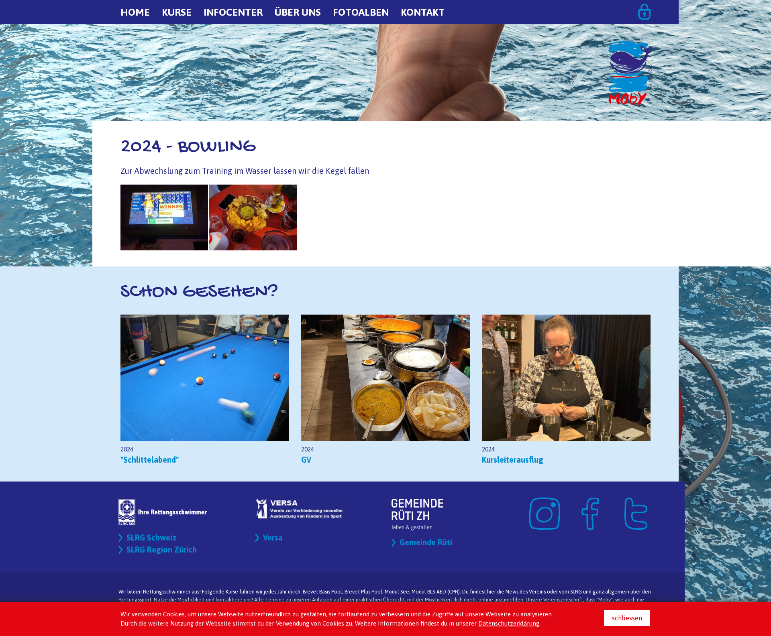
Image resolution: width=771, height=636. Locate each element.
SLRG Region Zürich (161, 549)
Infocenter (233, 12)
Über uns (298, 12)
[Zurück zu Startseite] (630, 44)
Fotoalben (361, 12)
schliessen (627, 618)
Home (135, 12)
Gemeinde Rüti (426, 542)
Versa (273, 537)
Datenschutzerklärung (508, 623)
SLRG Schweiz (151, 537)
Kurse (177, 12)
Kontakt (423, 12)
